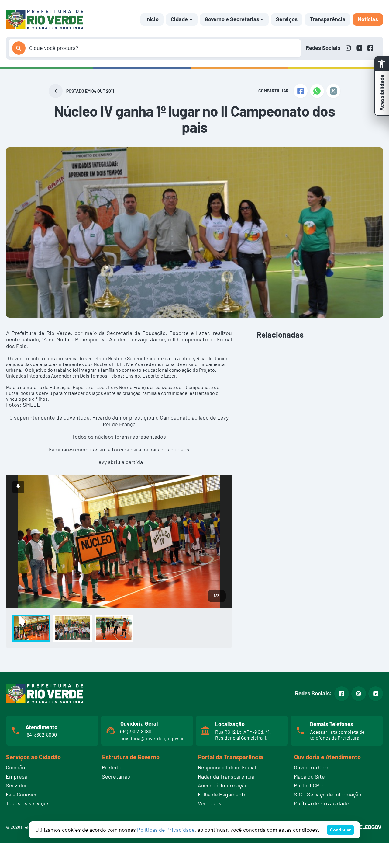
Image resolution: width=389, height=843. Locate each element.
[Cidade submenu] (191, 19)
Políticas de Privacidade (166, 829)
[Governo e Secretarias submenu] (262, 19)
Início (152, 19)
